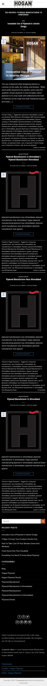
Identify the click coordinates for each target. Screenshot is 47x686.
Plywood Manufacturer (11, 582)
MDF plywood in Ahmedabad (20, 117)
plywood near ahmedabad (18, 261)
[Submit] (43, 521)
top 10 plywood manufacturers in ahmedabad (25, 265)
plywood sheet (32, 261)
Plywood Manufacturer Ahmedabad (13, 249)
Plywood (24, 247)
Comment (41, 390)
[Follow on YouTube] (30, 622)
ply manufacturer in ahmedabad (22, 244)
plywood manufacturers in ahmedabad (24, 126)
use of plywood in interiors (33, 136)
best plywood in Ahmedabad (28, 115)
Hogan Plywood (23, 154)
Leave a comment (39, 147)
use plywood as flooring (18, 138)
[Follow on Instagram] (23, 617)
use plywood (6, 138)
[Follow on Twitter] (28, 617)
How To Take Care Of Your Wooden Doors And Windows (20, 545)
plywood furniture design (10, 124)
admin (33, 32)
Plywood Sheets (8, 600)
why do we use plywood (28, 145)
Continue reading (23, 107)
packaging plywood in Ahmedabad (23, 119)
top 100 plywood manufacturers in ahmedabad (27, 268)
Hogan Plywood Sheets (11, 577)
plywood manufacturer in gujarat (20, 251)
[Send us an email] (17, 622)
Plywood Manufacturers (11, 591)
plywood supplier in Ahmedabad (20, 133)
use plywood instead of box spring (23, 140)
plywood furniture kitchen (27, 124)
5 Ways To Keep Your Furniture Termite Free (19, 539)
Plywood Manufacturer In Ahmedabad (23, 399)
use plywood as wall (33, 138)
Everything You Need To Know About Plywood (20, 555)
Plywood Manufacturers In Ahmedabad (17, 595)
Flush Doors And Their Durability (15, 551)
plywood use (36, 133)
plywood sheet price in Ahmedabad (27, 129)
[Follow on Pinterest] (21, 622)
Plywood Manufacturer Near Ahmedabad (23, 279)
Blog (23, 21)
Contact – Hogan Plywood (12, 669)
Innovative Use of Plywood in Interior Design (23, 25)
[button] (3, 4)
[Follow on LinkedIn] (25, 622)
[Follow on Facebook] (19, 617)
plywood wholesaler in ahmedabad (13, 136)
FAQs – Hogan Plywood (11, 673)
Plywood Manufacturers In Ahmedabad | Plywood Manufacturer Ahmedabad (23, 158)
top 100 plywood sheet (9, 270)
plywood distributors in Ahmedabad (29, 122)
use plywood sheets (14, 143)
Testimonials (7, 664)
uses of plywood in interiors (11, 145)
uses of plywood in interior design (32, 143)
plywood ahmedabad (35, 247)
